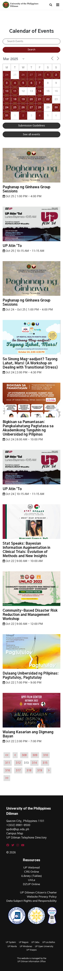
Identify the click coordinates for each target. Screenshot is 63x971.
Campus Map (14, 833)
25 (14, 107)
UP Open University (44, 946)
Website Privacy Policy (42, 896)
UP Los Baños (48, 942)
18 (14, 99)
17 (6, 99)
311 (7, 762)
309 (35, 755)
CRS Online (31, 871)
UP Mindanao (26, 946)
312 (18, 762)
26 (23, 75)
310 (45, 755)
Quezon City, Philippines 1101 (25, 821)
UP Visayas (31, 950)
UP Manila (12, 946)
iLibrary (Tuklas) (31, 875)
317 (18, 770)
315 (45, 762)
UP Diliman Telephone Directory (26, 837)
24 (6, 75)
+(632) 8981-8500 (18, 825)
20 (31, 99)
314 (34, 762)
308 (24, 755)
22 (48, 99)
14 (39, 91)
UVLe (31, 880)
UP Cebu (35, 942)
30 (56, 107)
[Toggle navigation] (58, 4)
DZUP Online (31, 884)
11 (14, 91)
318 (29, 770)
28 (39, 75)
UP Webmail (31, 867)
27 (31, 75)
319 (39, 770)
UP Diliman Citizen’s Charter (38, 892)
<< (6, 755)
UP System (11, 942)
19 (23, 99)
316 (7, 770)
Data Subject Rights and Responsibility (31, 900)
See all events (31, 134)
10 (6, 91)
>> (6, 778)
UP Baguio (23, 942)
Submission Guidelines (31, 125)
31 (6, 115)
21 (39, 99)
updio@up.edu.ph (17, 829)
